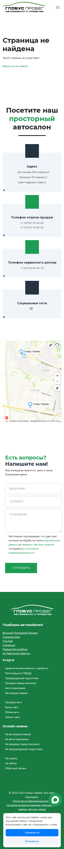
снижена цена (11, 637)
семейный (9, 645)
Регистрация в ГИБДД (18, 673)
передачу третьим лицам (37, 544)
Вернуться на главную (15, 66)
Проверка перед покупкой (20, 683)
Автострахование (15, 688)
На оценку (11, 758)
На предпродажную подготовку (24, 749)
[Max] (36, 309)
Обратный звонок (15, 768)
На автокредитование (18, 734)
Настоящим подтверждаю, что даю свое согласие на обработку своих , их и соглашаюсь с (34, 544)
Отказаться (32, 841)
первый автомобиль (15, 649)
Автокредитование (16, 693)
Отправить (21, 568)
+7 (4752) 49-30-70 (32, 268)
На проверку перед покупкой (22, 744)
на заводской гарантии (16, 653)
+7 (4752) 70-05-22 (32, 227)
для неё (8, 641)
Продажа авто (13, 702)
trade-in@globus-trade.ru (32, 182)
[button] (58, 8)
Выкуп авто (12, 707)
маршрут (43, 172)
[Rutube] (31, 309)
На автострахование (17, 739)
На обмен (11, 763)
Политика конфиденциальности (32, 801)
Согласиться (32, 832)
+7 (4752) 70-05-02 (32, 223)
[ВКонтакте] (26, 309)
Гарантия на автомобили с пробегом (26, 668)
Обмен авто (12, 712)
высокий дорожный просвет (20, 633)
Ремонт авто (12, 717)
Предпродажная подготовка (21, 678)
